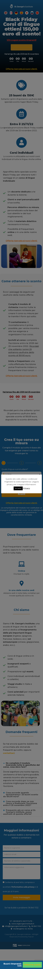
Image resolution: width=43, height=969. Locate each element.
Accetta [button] (18, 488)
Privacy (26, 488)
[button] (32, 965)
